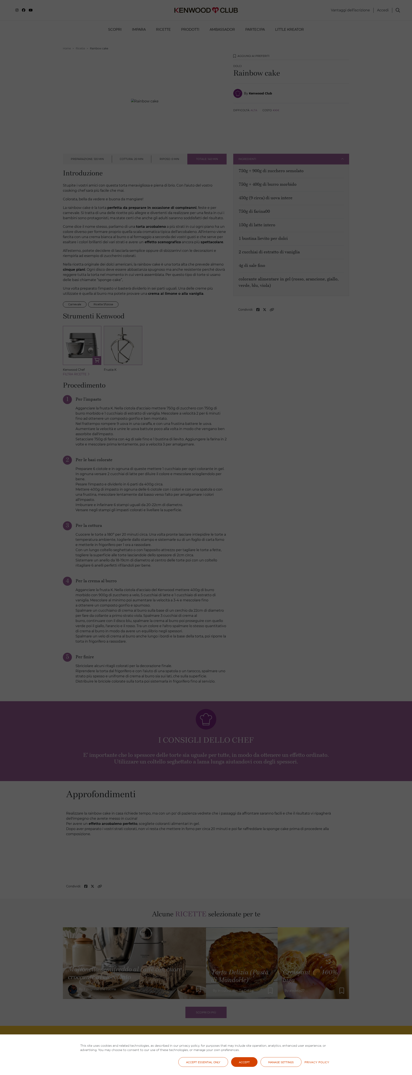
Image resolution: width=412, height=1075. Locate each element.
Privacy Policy (316, 1062)
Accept (244, 1062)
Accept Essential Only (203, 1062)
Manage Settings (281, 1062)
